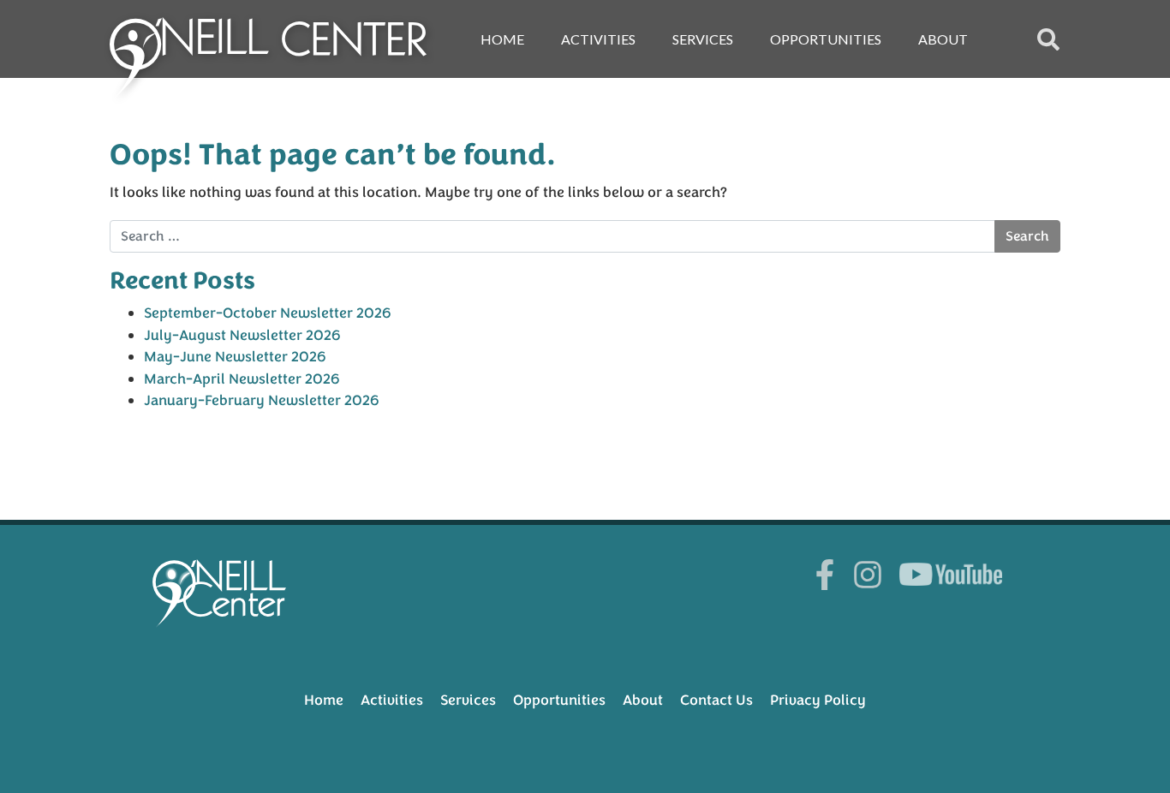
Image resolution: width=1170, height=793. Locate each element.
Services (702, 39)
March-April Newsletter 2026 (242, 379)
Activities (598, 39)
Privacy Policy (818, 700)
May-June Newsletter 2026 (235, 357)
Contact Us (716, 700)
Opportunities (825, 39)
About (943, 39)
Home (502, 39)
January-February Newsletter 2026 (261, 400)
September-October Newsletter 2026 (267, 313)
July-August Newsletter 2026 (242, 335)
